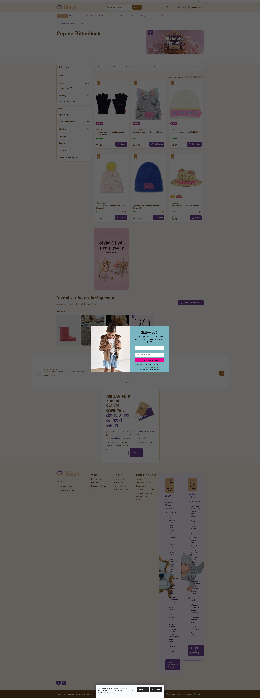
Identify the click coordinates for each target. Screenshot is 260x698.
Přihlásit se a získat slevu (150, 360)
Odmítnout (143, 689)
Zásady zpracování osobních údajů (149, 369)
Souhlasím (156, 689)
